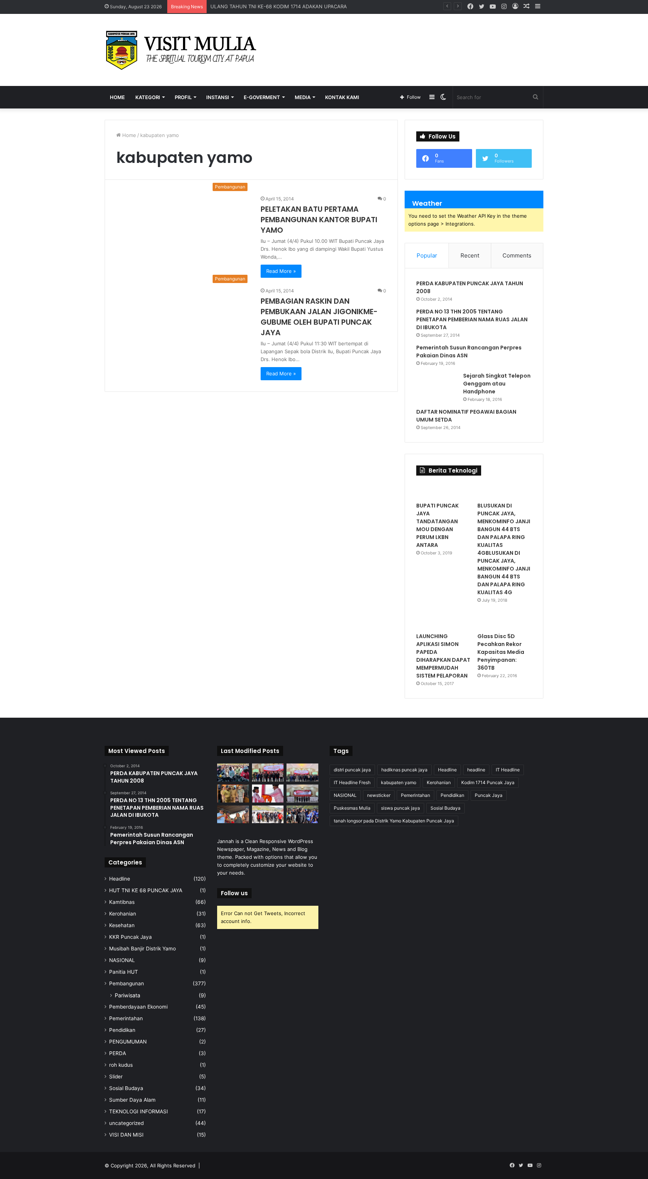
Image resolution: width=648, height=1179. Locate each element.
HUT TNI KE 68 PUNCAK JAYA (145, 890)
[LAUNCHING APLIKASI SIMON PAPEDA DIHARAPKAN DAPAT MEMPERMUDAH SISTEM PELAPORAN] (443, 621)
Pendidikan (122, 1030)
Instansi (217, 97)
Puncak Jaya (488, 795)
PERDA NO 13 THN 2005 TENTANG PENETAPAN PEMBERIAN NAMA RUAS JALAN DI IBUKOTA (472, 319)
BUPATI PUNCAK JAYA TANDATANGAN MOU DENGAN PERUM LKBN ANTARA (437, 525)
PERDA (117, 1053)
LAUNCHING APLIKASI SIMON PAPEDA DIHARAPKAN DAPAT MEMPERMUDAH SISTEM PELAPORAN (443, 655)
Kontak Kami (342, 97)
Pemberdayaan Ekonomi (138, 1007)
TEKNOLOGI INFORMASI (138, 1111)
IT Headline (508, 769)
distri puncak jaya (352, 769)
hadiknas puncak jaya (404, 769)
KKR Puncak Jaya (130, 937)
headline (476, 769)
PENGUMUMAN (128, 1042)
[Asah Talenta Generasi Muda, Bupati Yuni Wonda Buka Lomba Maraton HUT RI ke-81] (302, 815)
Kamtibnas (122, 902)
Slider (116, 1077)
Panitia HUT (123, 972)
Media (302, 97)
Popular (427, 255)
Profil (183, 97)
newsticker (378, 795)
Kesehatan (122, 925)
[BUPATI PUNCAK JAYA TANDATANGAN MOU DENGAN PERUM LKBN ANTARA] (443, 490)
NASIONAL (122, 960)
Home (117, 97)
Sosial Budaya (126, 1088)
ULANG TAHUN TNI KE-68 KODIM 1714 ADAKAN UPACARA (278, 6)
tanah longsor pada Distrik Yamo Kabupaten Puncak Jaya (394, 821)
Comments (516, 255)
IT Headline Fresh (352, 782)
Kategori (147, 97)
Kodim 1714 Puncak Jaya (487, 782)
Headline (119, 879)
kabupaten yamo (398, 782)
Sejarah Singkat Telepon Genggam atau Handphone (497, 383)
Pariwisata (127, 995)
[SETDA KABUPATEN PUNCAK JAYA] (183, 50)
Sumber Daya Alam (132, 1100)
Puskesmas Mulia (352, 808)
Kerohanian (122, 914)
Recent (469, 255)
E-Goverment (262, 97)
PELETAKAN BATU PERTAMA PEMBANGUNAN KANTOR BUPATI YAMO (319, 219)
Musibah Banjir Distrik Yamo (142, 949)
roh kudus (121, 1065)
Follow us (234, 893)
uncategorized (126, 1123)
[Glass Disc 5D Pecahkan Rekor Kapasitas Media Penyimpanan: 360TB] (504, 621)
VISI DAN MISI (126, 1135)
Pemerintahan (126, 1018)
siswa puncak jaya (400, 808)
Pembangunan (126, 983)
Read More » (281, 271)
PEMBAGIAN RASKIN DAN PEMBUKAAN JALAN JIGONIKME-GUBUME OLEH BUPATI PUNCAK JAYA (319, 317)
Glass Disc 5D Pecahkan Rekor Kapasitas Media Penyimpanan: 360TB (500, 652)
